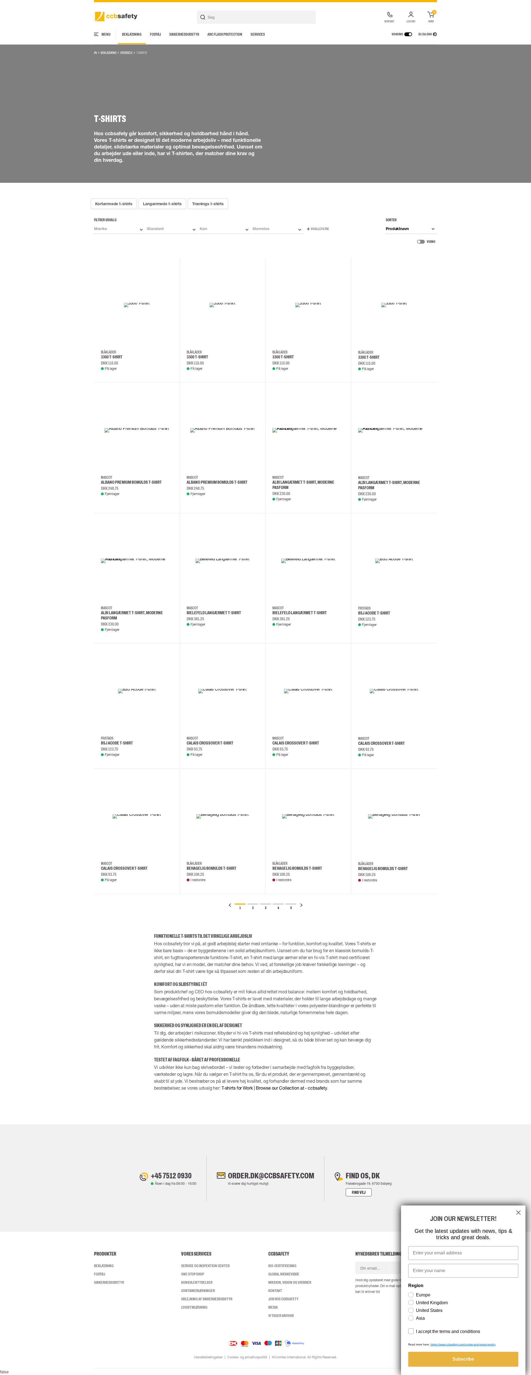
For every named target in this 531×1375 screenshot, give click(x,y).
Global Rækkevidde (283, 1274)
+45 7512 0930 (171, 1175)
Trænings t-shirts (208, 203)
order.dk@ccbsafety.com (271, 1175)
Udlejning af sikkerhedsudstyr (206, 1299)
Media (273, 1307)
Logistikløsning (194, 1307)
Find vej (359, 1192)
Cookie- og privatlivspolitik (247, 1357)
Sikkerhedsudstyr (184, 34)
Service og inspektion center (205, 1266)
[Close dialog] (518, 1212)
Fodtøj (155, 34)
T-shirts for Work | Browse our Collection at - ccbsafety (274, 1087)
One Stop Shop (192, 1274)
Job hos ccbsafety (283, 1299)
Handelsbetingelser (208, 1357)
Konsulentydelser (196, 1282)
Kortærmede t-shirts (114, 203)
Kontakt (275, 1290)
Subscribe (463, 1359)
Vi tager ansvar (281, 1315)
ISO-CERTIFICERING (282, 1266)
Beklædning (132, 34)
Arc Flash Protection (224, 34)
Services (258, 34)
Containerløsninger (198, 1290)
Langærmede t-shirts (162, 203)
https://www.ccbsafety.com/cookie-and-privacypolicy (463, 1344)
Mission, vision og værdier (289, 1282)
